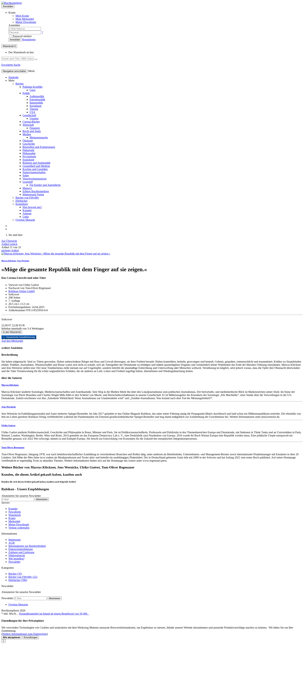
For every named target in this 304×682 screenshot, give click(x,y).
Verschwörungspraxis (34, 178)
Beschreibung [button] (9, 354)
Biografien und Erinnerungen (39, 146)
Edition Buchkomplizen (36, 191)
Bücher (19, 83)
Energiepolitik (37, 99)
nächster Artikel (10, 250)
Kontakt (27, 210)
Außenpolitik (37, 96)
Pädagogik (28, 150)
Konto (11, 518)
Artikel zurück (9, 244)
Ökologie (28, 140)
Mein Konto (22, 15)
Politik (26, 93)
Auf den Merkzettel (12, 340)
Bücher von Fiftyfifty (27, 197)
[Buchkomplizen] (11, 2)
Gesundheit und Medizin (36, 165)
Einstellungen (30, 637)
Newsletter (14, 561)
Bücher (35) (15, 573)
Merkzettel (14, 521)
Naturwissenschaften (34, 172)
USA (32, 112)
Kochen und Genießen (35, 169)
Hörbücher (21, 200)
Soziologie (28, 159)
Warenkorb (9, 46)
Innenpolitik (36, 102)
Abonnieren (42, 499)
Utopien (34, 118)
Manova (27, 188)
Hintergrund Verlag (33, 194)
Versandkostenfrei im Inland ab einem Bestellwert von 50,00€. (54, 613)
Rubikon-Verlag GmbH (21, 291)
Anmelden (8, 6)
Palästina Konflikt (32, 86)
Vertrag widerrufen (18, 527)
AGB (11, 542)
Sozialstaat (35, 105)
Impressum (14, 539)
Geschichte (29, 143)
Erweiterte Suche (10, 64)
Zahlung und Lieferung (21, 552)
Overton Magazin (25, 219)
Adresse (27, 213)
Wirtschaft (28, 124)
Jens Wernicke (23, 261)
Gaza (32, 89)
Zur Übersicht (9, 240)
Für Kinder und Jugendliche (45, 184)
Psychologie (29, 156)
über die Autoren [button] (11, 377)
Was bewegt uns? (32, 207)
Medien (27, 134)
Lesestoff (28, 181)
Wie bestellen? (16, 558)
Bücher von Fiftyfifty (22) (22, 576)
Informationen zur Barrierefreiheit (27, 545)
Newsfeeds (14, 511)
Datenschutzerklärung (20, 549)
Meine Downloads (18, 524)
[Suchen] (36, 59)
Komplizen (21, 203)
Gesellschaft (29, 115)
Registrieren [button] (29, 39)
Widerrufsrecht (16, 555)
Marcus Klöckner (8, 261)
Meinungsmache (39, 137)
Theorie (34, 108)
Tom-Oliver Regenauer (12, 447)
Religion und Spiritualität (36, 162)
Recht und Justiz (32, 131)
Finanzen (35, 127)
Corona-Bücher (31, 121)
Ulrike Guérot (8, 425)
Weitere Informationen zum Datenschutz (24, 633)
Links (26, 216)
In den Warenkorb (12, 332)
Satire (26, 175)
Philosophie (29, 153)
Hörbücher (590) (17, 580)
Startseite (13, 77)
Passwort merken (22, 36)
